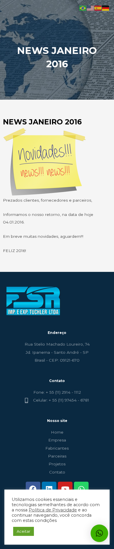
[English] (90, 8)
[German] (106, 8)
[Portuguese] (83, 8)
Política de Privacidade (53, 510)
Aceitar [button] (23, 531)
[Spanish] (98, 8)
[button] (99, 533)
